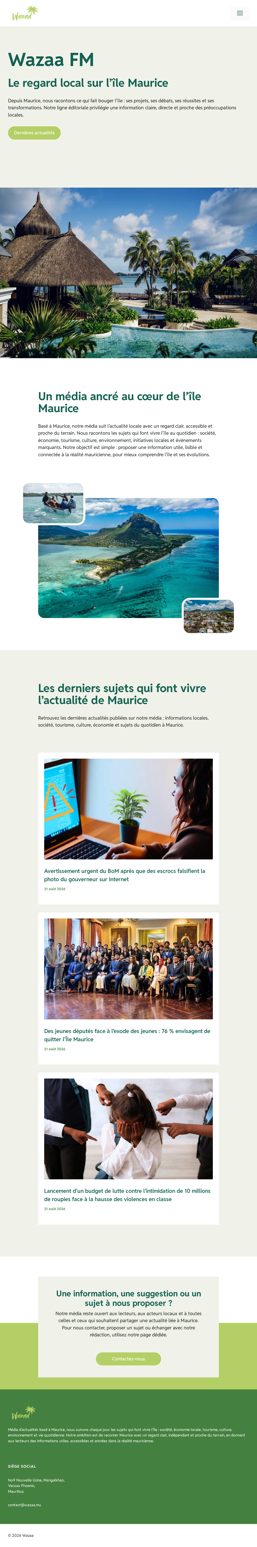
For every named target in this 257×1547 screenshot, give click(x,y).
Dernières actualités (34, 133)
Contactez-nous (128, 1359)
